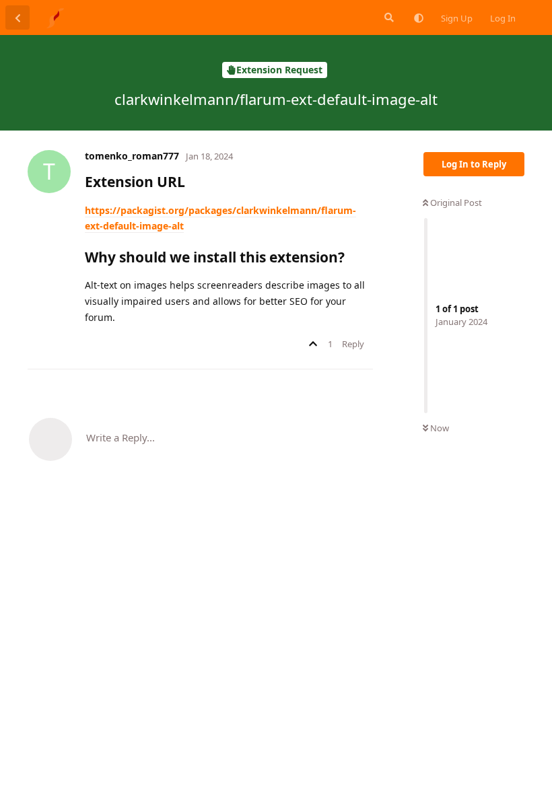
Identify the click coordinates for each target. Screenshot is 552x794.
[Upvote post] (315, 344)
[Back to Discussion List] (17, 17)
